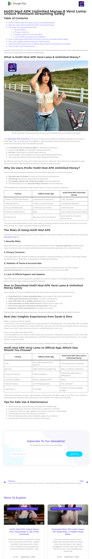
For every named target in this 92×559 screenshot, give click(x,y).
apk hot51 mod (10, 237)
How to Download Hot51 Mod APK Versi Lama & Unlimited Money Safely (38, 39)
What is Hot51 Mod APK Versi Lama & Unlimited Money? (31, 23)
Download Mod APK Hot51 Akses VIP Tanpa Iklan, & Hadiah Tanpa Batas (68, 531)
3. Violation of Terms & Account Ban (27, 34)
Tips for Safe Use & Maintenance (21, 46)
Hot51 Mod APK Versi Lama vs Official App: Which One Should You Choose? (39, 44)
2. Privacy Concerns (21, 32)
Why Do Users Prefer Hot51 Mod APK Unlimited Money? (31, 25)
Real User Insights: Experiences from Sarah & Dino (29, 41)
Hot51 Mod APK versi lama (18, 139)
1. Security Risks (19, 30)
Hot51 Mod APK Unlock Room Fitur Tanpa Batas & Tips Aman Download (24, 531)
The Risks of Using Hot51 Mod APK (22, 27)
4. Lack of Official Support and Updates (29, 37)
